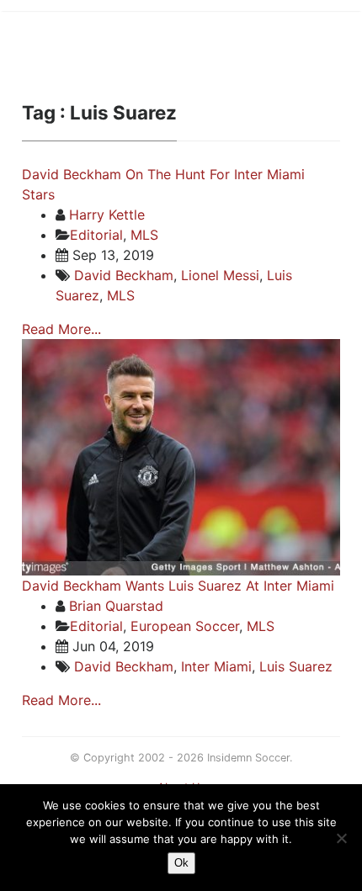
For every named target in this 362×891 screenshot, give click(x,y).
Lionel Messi (220, 275)
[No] (341, 838)
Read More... (61, 329)
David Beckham (123, 275)
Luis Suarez (296, 666)
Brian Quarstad (116, 605)
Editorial (96, 234)
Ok (181, 863)
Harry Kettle (107, 214)
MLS (144, 234)
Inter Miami (216, 666)
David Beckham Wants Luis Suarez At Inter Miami (178, 585)
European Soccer (184, 626)
